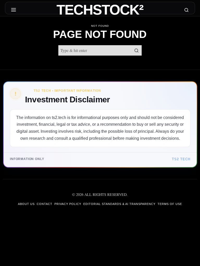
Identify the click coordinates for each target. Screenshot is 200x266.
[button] (136, 50)
